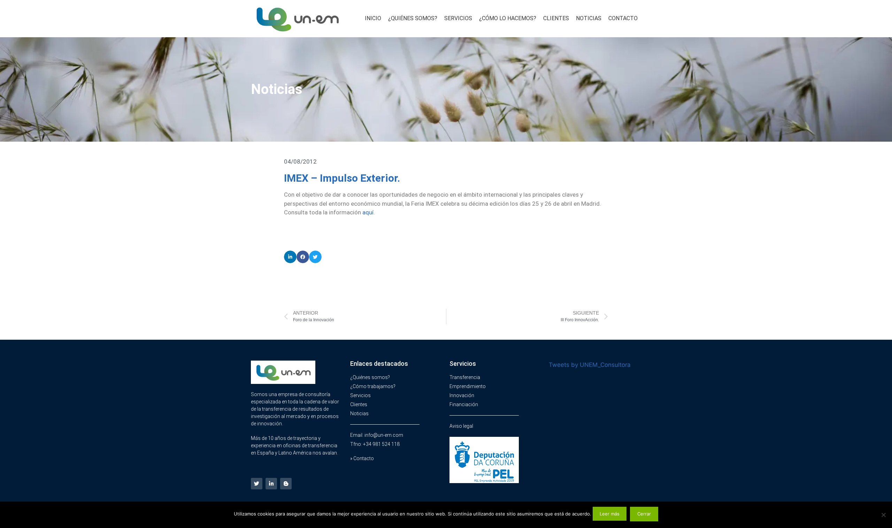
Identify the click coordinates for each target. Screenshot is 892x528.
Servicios (458, 18)
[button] (290, 257)
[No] (883, 514)
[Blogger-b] (286, 483)
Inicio (373, 18)
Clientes (556, 18)
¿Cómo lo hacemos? (507, 18)
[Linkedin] (271, 483)
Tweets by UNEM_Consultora (590, 364)
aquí (368, 212)
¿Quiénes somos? (412, 18)
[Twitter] (256, 483)
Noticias (588, 18)
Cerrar (644, 514)
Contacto (623, 18)
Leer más (610, 514)
